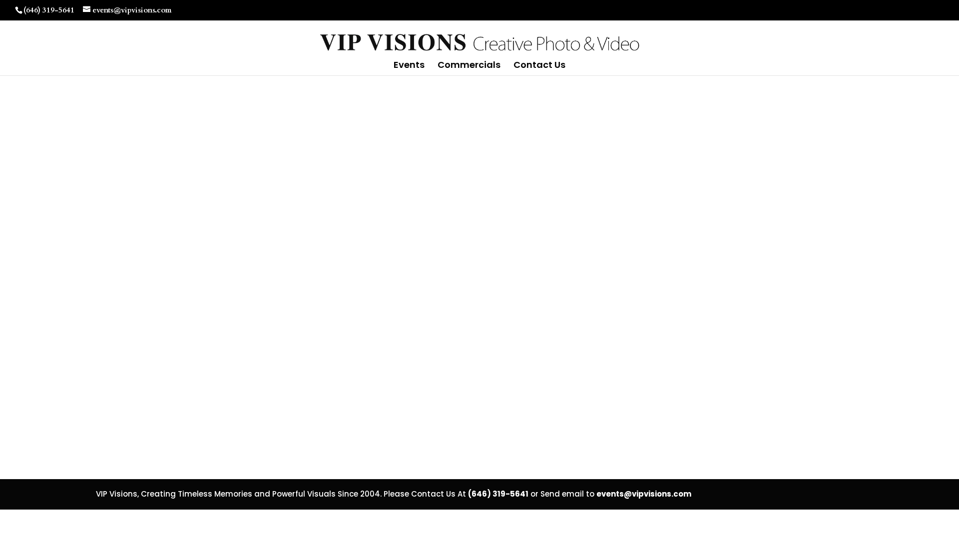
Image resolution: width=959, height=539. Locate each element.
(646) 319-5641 (48, 10)
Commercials (469, 66)
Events (409, 66)
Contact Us (539, 66)
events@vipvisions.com (643, 494)
